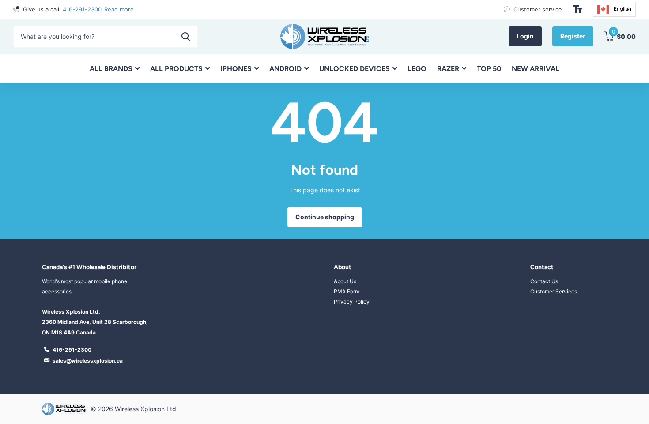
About (342, 267)
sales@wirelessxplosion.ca (88, 360)
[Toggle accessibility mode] (577, 9)
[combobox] (614, 9)
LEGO (417, 68)
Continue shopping (324, 217)
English (622, 9)
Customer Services (553, 291)
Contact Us (544, 281)
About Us (345, 281)
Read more (119, 9)
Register (572, 36)
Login (525, 36)
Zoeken (186, 37)
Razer (448, 68)
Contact (542, 267)
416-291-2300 (82, 9)
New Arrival (535, 68)
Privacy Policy (352, 301)
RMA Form (346, 291)
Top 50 (489, 68)
